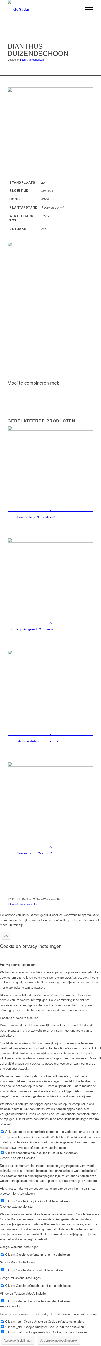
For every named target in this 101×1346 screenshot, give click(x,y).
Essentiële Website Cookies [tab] (19, 1017)
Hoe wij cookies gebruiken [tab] (17, 964)
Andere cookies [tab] (10, 1306)
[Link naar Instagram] (89, 898)
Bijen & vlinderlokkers (32, 59)
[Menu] (87, 9)
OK (6, 935)
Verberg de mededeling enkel (59, 1340)
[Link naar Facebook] (82, 898)
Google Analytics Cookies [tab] (17, 1158)
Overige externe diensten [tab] (17, 1206)
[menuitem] (76, 9)
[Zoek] (76, 9)
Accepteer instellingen (18, 1340)
